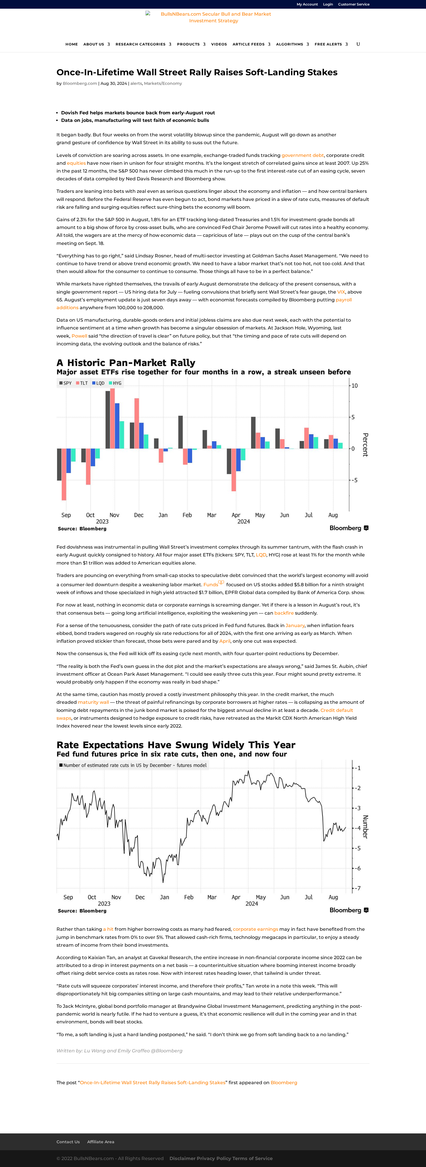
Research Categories (141, 44)
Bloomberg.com (80, 83)
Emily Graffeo (134, 1051)
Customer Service (353, 4)
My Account (307, 4)
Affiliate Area (100, 1141)
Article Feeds (249, 44)
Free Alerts (328, 44)
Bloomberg (284, 1082)
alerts (136, 83)
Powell (79, 336)
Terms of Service (252, 1158)
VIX (341, 292)
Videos (219, 44)
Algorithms (289, 44)
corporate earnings (255, 929)
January (295, 625)
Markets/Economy (163, 83)
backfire (284, 613)
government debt (303, 155)
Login (328, 4)
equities (76, 163)
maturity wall (93, 702)
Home (71, 44)
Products (188, 44)
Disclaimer (183, 1158)
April (224, 641)
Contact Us (68, 1141)
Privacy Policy (214, 1158)
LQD (261, 555)
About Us (93, 44)
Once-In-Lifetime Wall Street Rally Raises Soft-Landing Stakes (152, 1082)
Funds (210, 584)
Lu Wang (95, 1051)
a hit (108, 929)
